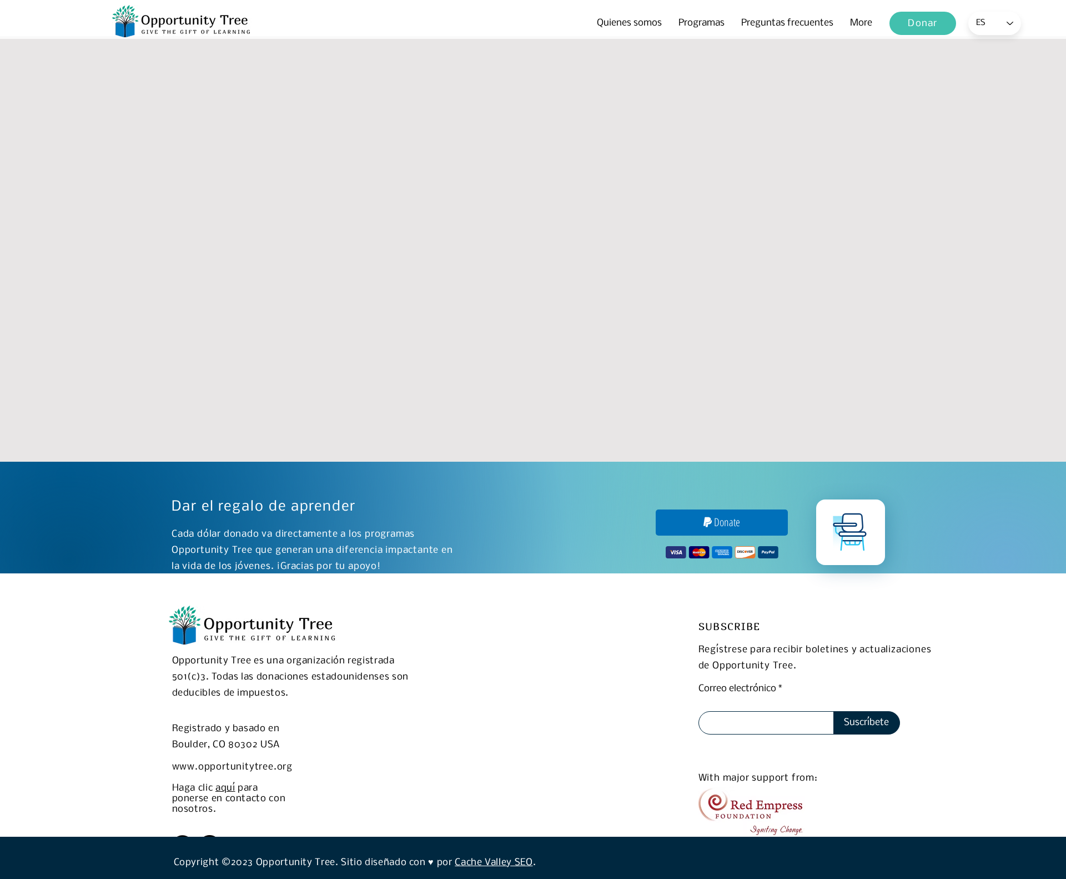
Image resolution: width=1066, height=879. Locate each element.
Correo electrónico (737, 689)
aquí (225, 788)
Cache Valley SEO (493, 862)
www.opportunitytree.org (232, 767)
